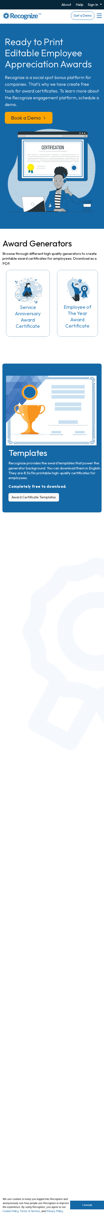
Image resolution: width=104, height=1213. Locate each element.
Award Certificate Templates (34, 497)
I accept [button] (87, 1205)
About (66, 4)
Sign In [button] (93, 4)
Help (79, 4)
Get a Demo (83, 15)
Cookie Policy (10, 1211)
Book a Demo (26, 118)
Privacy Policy (54, 1211)
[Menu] (99, 16)
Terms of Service (30, 1211)
